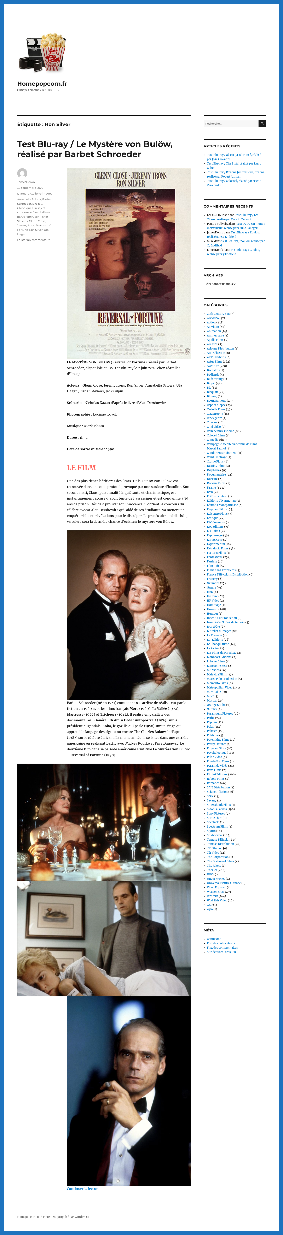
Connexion (214, 939)
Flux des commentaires (222, 947)
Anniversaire (215, 335)
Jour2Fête (213, 626)
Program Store (216, 748)
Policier (212, 731)
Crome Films (215, 461)
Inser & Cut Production (222, 618)
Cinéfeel (212, 422)
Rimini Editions (217, 774)
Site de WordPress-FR (221, 952)
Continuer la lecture (83, 1189)
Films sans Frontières (221, 570)
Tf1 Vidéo (213, 852)
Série (210, 796)
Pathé (210, 718)
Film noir (213, 566)
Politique (213, 735)
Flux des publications (221, 943)
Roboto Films (216, 779)
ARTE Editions (216, 357)
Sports (211, 831)
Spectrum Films (217, 826)
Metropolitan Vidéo (219, 687)
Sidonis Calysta (217, 809)
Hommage (214, 605)
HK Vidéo (213, 600)
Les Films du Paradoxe (221, 653)
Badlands (213, 374)
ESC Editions (215, 527)
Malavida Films (217, 674)
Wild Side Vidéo (217, 900)
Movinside (214, 692)
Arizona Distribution (220, 348)
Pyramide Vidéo (217, 766)
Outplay (212, 709)
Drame (22, 193)
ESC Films (213, 531)
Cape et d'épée (216, 405)
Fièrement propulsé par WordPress (66, 1217)
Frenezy (212, 579)
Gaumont (213, 583)
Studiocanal (215, 835)
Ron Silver (36, 229)
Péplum (212, 722)
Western (212, 896)
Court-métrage (217, 457)
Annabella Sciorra (29, 199)
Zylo (210, 909)
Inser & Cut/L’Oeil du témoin (226, 622)
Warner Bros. (215, 892)
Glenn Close (37, 221)
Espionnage (215, 535)
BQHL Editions (216, 400)
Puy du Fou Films (218, 761)
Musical (212, 700)
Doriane (212, 479)
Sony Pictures (216, 813)
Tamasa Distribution (220, 844)
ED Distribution (217, 496)
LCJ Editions (215, 640)
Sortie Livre (214, 818)
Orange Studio (216, 705)
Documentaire (216, 474)
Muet (210, 696)
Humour (212, 613)
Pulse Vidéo (214, 757)
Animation (214, 331)
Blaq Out (212, 392)
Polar (210, 726)
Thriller (212, 870)
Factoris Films (216, 553)
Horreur (212, 609)
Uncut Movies (216, 879)
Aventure (213, 366)
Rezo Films (214, 770)
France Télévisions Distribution (228, 574)
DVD (210, 492)
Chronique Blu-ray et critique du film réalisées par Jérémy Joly (34, 212)
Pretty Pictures (216, 744)
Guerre (211, 587)
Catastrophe (215, 414)
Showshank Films (219, 805)
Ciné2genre (214, 418)
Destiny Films (216, 466)
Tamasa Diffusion (218, 839)
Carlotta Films (216, 409)
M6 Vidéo (213, 670)
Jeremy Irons (26, 225)
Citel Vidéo (214, 427)
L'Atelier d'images (40, 193)
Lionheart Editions (219, 657)
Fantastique (215, 557)
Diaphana (213, 470)
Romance (213, 783)
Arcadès (212, 344)
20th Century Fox (218, 314)
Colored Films (216, 435)
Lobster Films (216, 661)
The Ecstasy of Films (220, 861)
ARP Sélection (216, 353)
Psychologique (216, 752)
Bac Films (213, 370)
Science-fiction (217, 792)
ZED (210, 905)
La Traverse (214, 635)
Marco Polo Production (222, 679)
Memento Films (217, 683)
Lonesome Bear (217, 666)
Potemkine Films (218, 739)
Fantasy (212, 561)
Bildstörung (215, 379)
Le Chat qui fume (218, 644)
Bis (209, 387)
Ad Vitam (213, 327)
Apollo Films (215, 340)
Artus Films (214, 361)
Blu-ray (37, 203)
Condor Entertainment (222, 453)
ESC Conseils (215, 522)
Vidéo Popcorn (216, 887)
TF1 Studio (214, 848)
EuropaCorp (215, 540)
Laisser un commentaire (33, 239)
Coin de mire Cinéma (220, 431)
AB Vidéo (213, 318)
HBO (210, 592)
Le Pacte (212, 648)
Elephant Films (217, 509)
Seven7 (211, 800)
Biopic (211, 383)
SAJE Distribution (218, 787)
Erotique (212, 518)
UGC (210, 874)
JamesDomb (26, 182)
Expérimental (216, 544)
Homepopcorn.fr (42, 83)
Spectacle (213, 822)
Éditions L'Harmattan (221, 500)
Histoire (212, 596)
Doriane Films (216, 483)
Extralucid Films (218, 548)
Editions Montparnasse (222, 505)
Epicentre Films (217, 513)
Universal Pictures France (224, 883)
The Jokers (214, 865)
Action (211, 322)
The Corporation (218, 857)
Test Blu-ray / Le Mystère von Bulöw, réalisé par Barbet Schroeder (95, 149)
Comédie (212, 440)
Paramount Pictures (220, 713)
